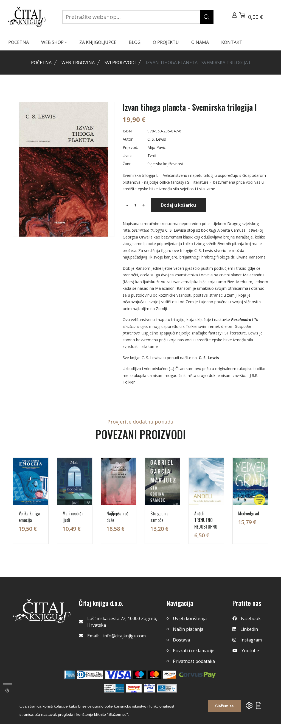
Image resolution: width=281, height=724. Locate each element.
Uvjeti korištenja (190, 618)
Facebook (251, 618)
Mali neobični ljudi (74, 516)
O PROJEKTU (166, 42)
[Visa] (118, 674)
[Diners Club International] (90, 674)
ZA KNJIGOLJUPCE (97, 42)
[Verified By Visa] (149, 688)
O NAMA (200, 42)
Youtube (250, 651)
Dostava (181, 640)
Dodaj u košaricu (178, 205)
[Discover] (169, 674)
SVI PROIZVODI (120, 62)
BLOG (134, 42)
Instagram (251, 640)
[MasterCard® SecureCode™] (134, 688)
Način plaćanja (188, 629)
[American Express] (69, 674)
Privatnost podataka (194, 661)
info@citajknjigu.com (124, 636)
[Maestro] (154, 674)
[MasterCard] (140, 674)
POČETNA (18, 42)
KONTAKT (231, 42)
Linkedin (249, 629)
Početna (41, 62)
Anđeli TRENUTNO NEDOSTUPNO (205, 520)
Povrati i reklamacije (193, 651)
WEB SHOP (53, 42)
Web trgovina (78, 62)
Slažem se (224, 706)
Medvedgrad (248, 513)
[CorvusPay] (197, 674)
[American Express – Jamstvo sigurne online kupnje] (113, 688)
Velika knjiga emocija (29, 516)
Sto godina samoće (159, 516)
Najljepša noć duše (117, 516)
